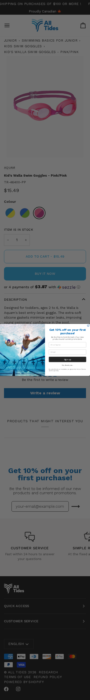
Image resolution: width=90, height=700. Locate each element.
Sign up (67, 359)
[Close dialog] (88, 326)
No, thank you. (67, 365)
